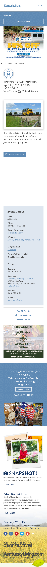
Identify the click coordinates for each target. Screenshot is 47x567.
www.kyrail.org (15, 300)
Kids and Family (15, 232)
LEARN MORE (9, 513)
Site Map (31, 558)
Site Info (24, 558)
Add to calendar (15, 154)
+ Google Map (14, 286)
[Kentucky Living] (13, 5)
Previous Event (24, 315)
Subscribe (23, 389)
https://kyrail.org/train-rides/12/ (24, 239)
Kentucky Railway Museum (20, 278)
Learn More (9, 485)
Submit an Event (23, 21)
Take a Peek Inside (23, 395)
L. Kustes (12, 249)
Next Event (22, 319)
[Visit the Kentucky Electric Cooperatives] (18, 544)
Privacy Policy (14, 558)
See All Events (23, 311)
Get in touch (36, 528)
